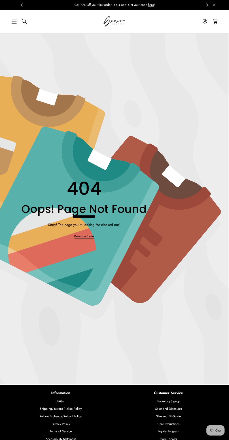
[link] (84, 236)
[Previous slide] (22, 5)
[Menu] (14, 21)
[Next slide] (207, 5)
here (151, 4)
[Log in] (205, 21)
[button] (215, 21)
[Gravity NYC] (114, 21)
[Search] (24, 21)
